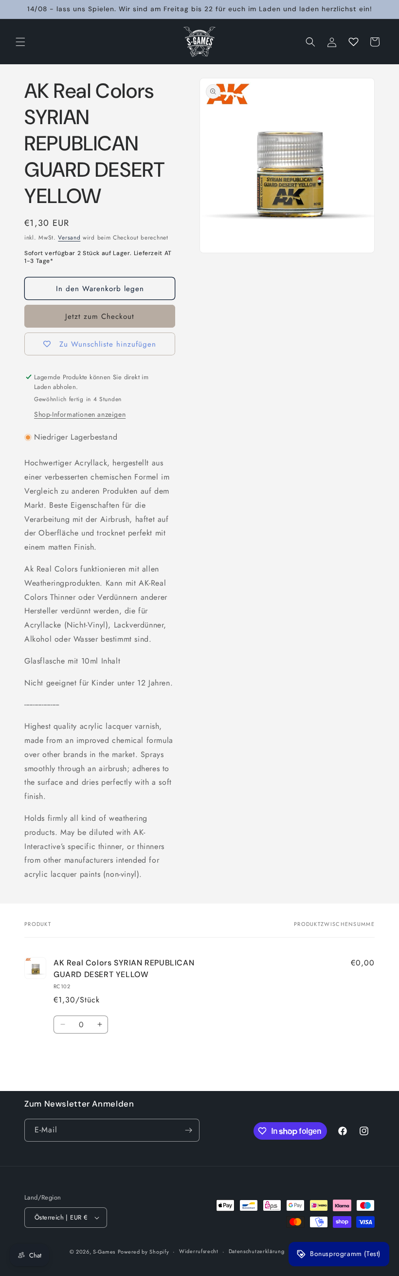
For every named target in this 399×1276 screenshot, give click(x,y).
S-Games (104, 1252)
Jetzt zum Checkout (99, 316)
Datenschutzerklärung (257, 1251)
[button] (20, 42)
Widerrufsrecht (198, 1251)
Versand (69, 237)
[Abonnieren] (188, 1130)
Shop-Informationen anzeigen (80, 414)
